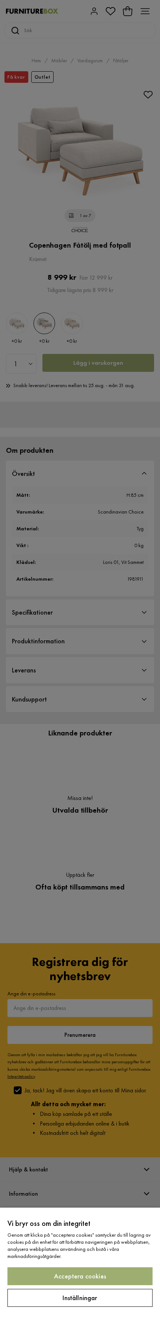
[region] (80, 1263)
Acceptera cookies (80, 1276)
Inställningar (80, 1297)
